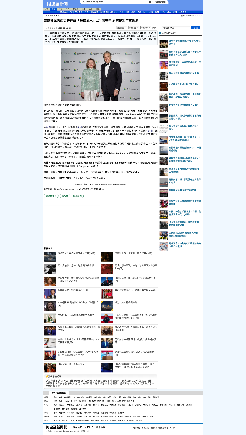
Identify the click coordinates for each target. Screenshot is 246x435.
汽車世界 (87, 417)
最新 (63, 12)
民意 (124, 401)
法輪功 (142, 381)
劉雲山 (115, 383)
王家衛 (49, 386)
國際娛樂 (96, 413)
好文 (104, 401)
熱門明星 (79, 413)
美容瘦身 (146, 405)
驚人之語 (77, 401)
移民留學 (96, 417)
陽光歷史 (104, 420)
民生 (145, 12)
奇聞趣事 (112, 417)
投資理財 (163, 405)
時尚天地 (104, 417)
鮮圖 (151, 417)
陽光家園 (130, 420)
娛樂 (83, 9)
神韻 (65, 381)
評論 (60, 9)
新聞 (53, 9)
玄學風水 (104, 405)
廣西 (60, 381)
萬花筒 (120, 417)
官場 (139, 12)
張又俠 (135, 381)
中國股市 (50, 383)
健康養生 (62, 405)
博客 (98, 9)
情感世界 (70, 417)
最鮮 (55, 417)
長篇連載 (74, 409)
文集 (89, 401)
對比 (114, 401)
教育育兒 (121, 405)
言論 (60, 401)
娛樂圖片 (121, 413)
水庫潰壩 (97, 381)
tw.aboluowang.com (93, 2)
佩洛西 (65, 196)
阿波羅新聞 (57, 4)
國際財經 (113, 12)
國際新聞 (104, 12)
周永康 (150, 383)
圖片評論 (130, 401)
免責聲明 (154, 428)
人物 (121, 12)
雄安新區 (85, 383)
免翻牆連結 (160, 2)
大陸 (86, 12)
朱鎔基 (54, 381)
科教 (133, 12)
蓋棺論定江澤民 (68, 420)
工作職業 (112, 405)
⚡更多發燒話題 (53, 376)
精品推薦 (112, 413)
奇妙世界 (128, 417)
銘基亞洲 (77, 196)
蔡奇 (129, 383)
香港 (48, 127)
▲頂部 (172, 428)
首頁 (46, 9)
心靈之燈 (87, 405)
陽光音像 (138, 420)
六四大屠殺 (125, 381)
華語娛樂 (70, 413)
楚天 (86, 184)
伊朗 (48, 381)
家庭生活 (79, 405)
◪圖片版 (193, 16)
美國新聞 (78, 12)
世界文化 (172, 405)
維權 (151, 12)
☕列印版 (185, 16)
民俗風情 (144, 417)
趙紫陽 (143, 383)
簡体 (151, 2)
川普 (71, 381)
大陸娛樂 (62, 413)
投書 (109, 401)
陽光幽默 (113, 420)
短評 (99, 401)
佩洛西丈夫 (51, 196)
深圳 (79, 127)
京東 (150, 131)
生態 (163, 12)
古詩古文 (155, 405)
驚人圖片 (57, 420)
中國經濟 (94, 12)
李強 (65, 383)
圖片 (183, 12)
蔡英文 (136, 383)
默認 (154, 28)
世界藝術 (57, 409)
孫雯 (77, 383)
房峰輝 (123, 383)
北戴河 (101, 383)
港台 (169, 12)
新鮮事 (75, 9)
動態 (84, 401)
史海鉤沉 (70, 405)
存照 (119, 401)
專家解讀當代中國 (83, 420)
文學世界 (65, 409)
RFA (96, 184)
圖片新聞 (155, 397)
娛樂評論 (104, 413)
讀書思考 (180, 405)
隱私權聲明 (163, 428)
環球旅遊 (136, 417)
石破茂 (71, 383)
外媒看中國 (68, 401)
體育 (157, 12)
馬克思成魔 (87, 381)
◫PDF (199, 16)
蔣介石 (93, 383)
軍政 (71, 12)
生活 (67, 9)
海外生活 (96, 405)
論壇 (91, 9)
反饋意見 (145, 428)
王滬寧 (58, 383)
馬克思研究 (95, 420)
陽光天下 (121, 420)
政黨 (94, 401)
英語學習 (189, 405)
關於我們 (136, 428)
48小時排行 (169, 33)
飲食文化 (62, 417)
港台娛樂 (87, 413)
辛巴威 (108, 383)
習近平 (106, 381)
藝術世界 (138, 405)
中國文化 (129, 405)
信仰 (175, 12)
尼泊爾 (56, 386)
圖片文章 (82, 409)
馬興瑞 (77, 381)
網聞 (127, 12)
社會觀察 (79, 417)
